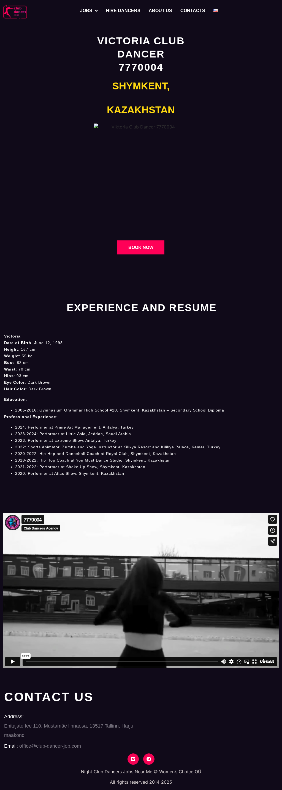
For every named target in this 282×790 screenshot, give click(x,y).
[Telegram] (148, 759)
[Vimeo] (133, 759)
